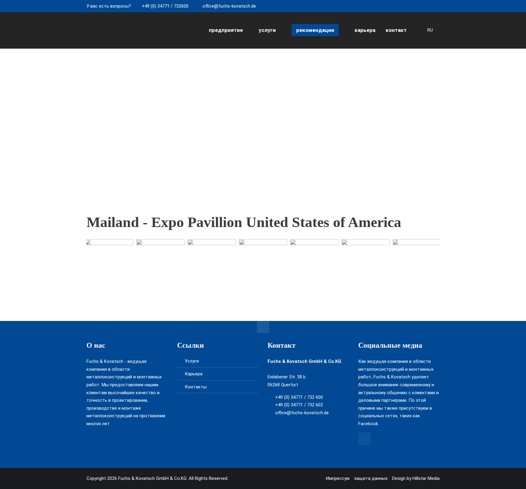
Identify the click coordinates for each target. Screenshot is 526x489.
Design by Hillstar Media (416, 478)
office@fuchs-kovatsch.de (229, 6)
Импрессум (337, 478)
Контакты (196, 387)
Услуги (192, 361)
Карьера (193, 374)
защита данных (370, 478)
